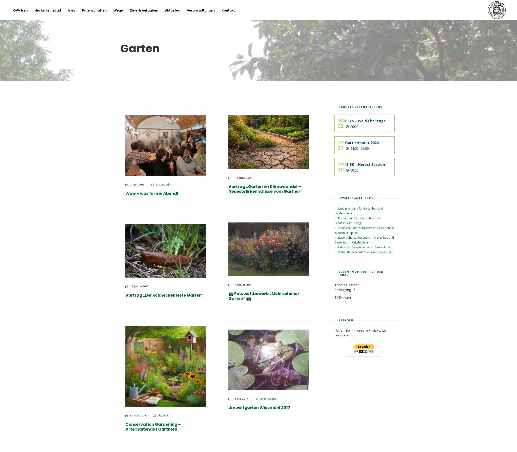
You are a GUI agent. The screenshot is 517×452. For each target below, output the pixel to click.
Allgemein (163, 415)
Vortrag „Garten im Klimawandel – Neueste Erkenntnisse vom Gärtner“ (265, 189)
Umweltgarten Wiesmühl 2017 (259, 407)
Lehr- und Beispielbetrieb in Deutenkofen (365, 247)
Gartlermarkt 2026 (362, 142)
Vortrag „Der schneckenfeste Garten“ (164, 295)
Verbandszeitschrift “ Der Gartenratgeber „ (365, 252)
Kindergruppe (268, 398)
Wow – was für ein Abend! (151, 193)
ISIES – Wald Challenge (365, 120)
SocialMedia (163, 184)
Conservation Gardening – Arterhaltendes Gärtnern (153, 426)
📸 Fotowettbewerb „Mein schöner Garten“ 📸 (263, 296)
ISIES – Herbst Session (365, 164)
